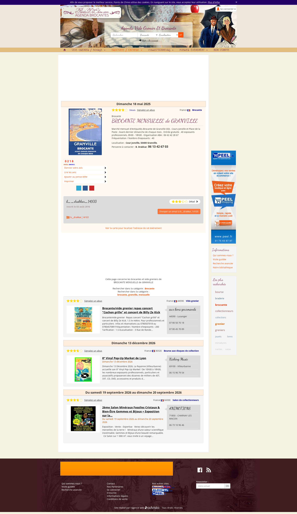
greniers (220, 330)
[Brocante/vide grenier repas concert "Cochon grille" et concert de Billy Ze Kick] (83, 319)
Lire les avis (70, 172)
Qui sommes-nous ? (223, 255)
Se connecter (113, 489)
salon (228, 349)
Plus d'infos (214, 2)
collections (220, 317)
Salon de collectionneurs (186, 400)
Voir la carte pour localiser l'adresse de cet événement (133, 228)
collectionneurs (224, 311)
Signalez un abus (146, 109)
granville (132, 294)
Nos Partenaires (115, 486)
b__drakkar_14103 (82, 201)
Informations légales (117, 495)
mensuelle (144, 294)
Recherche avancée (150, 40)
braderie (219, 298)
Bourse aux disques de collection (181, 350)
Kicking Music (178, 359)
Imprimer (69, 181)
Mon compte (221, 50)
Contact (111, 483)
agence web (138, 507)
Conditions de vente (117, 499)
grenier (220, 324)
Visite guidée (219, 259)
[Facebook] (85, 188)
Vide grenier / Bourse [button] (88, 50)
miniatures (220, 342)
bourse (219, 292)
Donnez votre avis (73, 167)
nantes (218, 349)
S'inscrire (111, 492)
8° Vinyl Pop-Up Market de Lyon (124, 358)
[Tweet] (78, 188)
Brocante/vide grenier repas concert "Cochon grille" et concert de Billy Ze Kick (131, 310)
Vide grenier (192, 300)
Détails (132, 110)
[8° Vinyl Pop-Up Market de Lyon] (83, 369)
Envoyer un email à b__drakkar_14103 (179, 211)
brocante (122, 294)
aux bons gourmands (182, 309)
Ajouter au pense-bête (75, 176)
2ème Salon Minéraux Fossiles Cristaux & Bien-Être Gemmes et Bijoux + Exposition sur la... (131, 411)
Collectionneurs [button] (160, 50)
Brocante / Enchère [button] (126, 50)
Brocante (197, 109)
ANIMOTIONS (180, 408)
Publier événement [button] (193, 50)
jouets (218, 336)
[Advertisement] (133, 79)
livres (230, 336)
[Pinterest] (91, 188)
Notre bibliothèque (223, 267)
